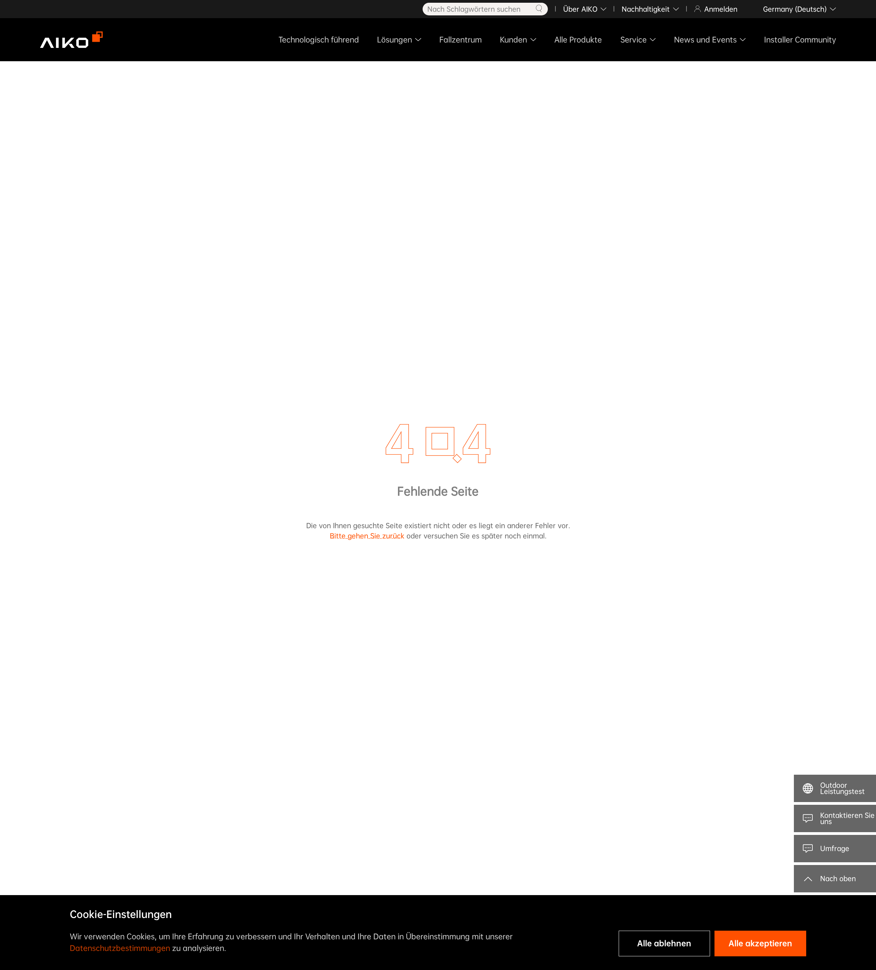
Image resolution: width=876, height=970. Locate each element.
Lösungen (394, 40)
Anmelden (720, 9)
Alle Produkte (578, 40)
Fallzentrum (460, 40)
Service (633, 40)
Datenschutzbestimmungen (120, 948)
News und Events (705, 40)
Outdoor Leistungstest (842, 788)
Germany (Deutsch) (795, 9)
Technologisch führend (319, 40)
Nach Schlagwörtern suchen (473, 9)
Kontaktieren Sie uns (847, 818)
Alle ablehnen (664, 943)
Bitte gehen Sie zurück (367, 536)
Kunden (513, 40)
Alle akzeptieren (760, 943)
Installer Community (800, 40)
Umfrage (834, 848)
